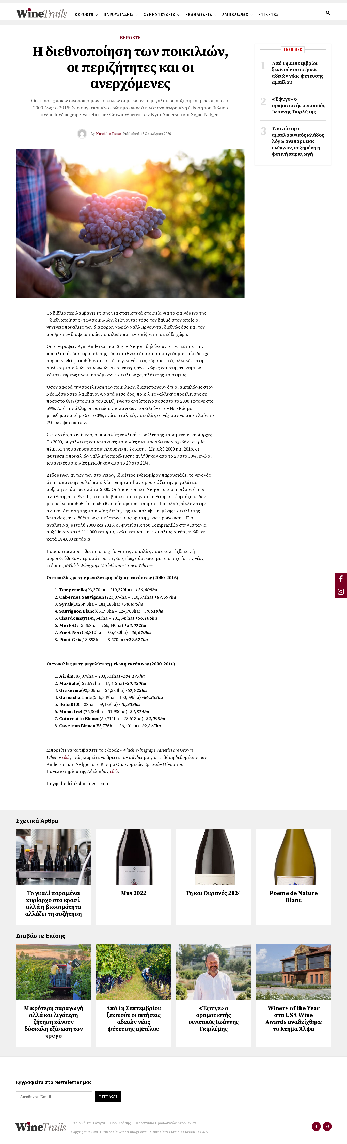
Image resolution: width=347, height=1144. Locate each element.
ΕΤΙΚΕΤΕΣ (268, 14)
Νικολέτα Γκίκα (108, 134)
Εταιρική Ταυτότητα (88, 1123)
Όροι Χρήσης (120, 1123)
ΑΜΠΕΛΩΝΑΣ (235, 14)
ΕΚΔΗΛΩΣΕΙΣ (198, 14)
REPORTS (83, 14)
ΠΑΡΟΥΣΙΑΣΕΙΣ (118, 14)
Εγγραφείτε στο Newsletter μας (54, 1082)
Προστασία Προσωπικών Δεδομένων (166, 1123)
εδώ (65, 757)
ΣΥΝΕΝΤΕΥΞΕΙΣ (159, 14)
